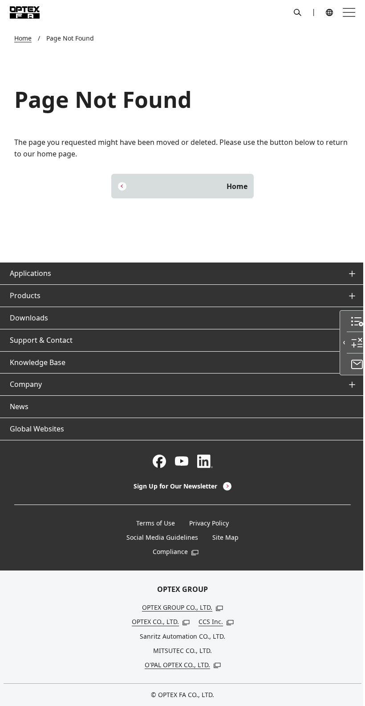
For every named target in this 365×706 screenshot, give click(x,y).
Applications (30, 273)
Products (25, 295)
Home (23, 38)
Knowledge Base (37, 362)
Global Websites (37, 429)
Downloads (29, 318)
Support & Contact (41, 340)
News (19, 406)
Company (26, 384)
